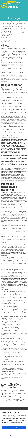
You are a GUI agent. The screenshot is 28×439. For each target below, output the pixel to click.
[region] (14, 424)
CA (20, 2)
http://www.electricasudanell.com (16, 42)
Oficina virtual (11, 2)
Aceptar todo (14, 427)
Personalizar (14, 431)
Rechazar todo (14, 435)
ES (18, 2)
